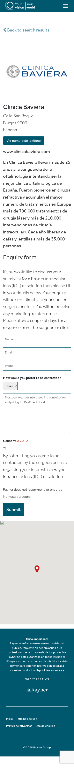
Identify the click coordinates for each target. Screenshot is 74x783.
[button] (37, 569)
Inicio (9, 719)
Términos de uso (26, 719)
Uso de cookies (45, 726)
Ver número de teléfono (24, 141)
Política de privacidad (19, 726)
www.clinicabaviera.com (26, 151)
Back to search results (27, 30)
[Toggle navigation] (66, 6)
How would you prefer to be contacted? (32, 378)
